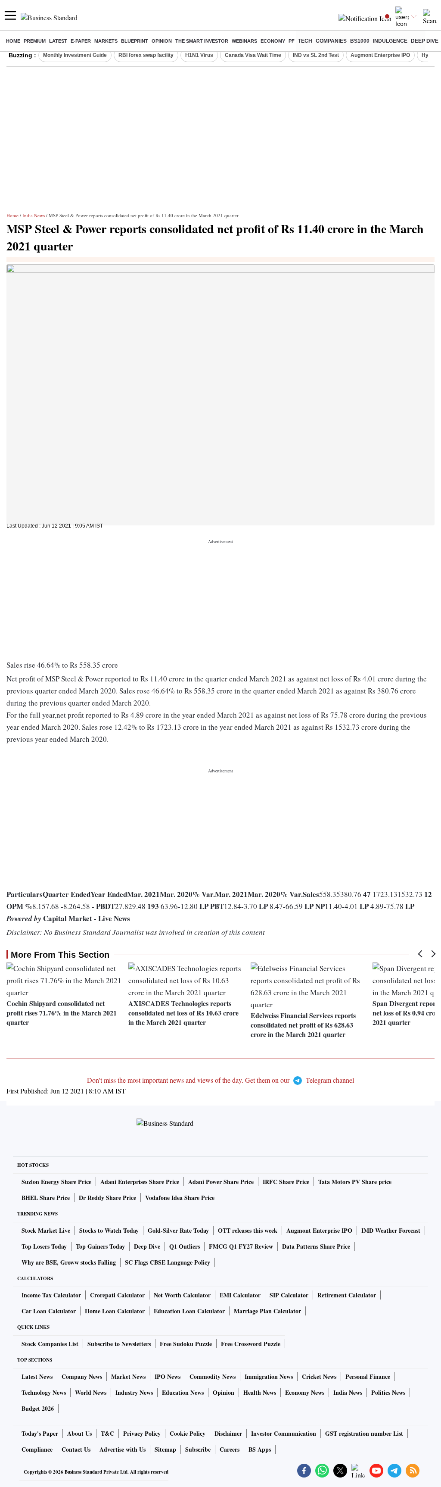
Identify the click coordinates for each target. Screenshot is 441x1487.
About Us (79, 1433)
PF (292, 41)
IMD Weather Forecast (390, 1230)
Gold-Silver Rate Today (178, 1230)
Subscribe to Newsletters (119, 1343)
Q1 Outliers (184, 1246)
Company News (82, 1376)
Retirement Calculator (346, 1295)
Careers (229, 1449)
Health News (259, 1392)
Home (13, 41)
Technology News (44, 1392)
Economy (273, 41)
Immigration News (269, 1376)
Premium (35, 41)
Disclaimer (228, 1433)
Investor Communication (283, 1433)
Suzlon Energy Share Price (56, 1181)
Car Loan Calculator (49, 1310)
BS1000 (360, 41)
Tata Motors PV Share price (354, 1181)
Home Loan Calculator (115, 1310)
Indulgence (390, 41)
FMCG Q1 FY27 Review (241, 1246)
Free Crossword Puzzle (250, 1343)
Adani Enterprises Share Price (139, 1181)
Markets (106, 41)
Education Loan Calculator (189, 1310)
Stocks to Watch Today (109, 1230)
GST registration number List (364, 1433)
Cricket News (319, 1376)
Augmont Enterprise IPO (380, 55)
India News (33, 215)
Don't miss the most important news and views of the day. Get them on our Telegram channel (220, 1079)
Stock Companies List (50, 1343)
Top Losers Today (44, 1246)
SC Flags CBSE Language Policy (167, 1262)
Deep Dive (424, 41)
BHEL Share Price (46, 1197)
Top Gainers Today (100, 1246)
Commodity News (212, 1376)
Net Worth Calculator (182, 1295)
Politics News (388, 1392)
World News (90, 1392)
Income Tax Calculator (51, 1295)
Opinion (162, 41)
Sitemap (165, 1449)
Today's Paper (40, 1433)
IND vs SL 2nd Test (316, 55)
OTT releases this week (247, 1230)
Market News (128, 1376)
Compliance (37, 1449)
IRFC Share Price (286, 1181)
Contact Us (76, 1449)
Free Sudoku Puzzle (186, 1343)
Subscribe (198, 1449)
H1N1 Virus (199, 55)
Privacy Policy (142, 1433)
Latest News (37, 1376)
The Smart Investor (201, 41)
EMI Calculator (240, 1295)
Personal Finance (367, 1376)
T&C (107, 1433)
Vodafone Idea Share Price (179, 1197)
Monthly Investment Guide (75, 55)
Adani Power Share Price (221, 1181)
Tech (305, 41)
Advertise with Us (122, 1449)
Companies (331, 41)
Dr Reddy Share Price (107, 1197)
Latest (58, 41)
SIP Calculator (289, 1295)
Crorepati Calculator (117, 1295)
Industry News (134, 1392)
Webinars (244, 41)
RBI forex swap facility (146, 55)
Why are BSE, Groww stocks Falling (69, 1262)
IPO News (167, 1376)
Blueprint (134, 41)
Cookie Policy (187, 1433)
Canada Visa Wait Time (253, 55)
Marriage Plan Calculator (267, 1310)
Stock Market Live (46, 1230)
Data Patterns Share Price (316, 1246)
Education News (183, 1392)
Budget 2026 (38, 1408)
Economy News (304, 1392)
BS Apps (259, 1449)
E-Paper (81, 41)
